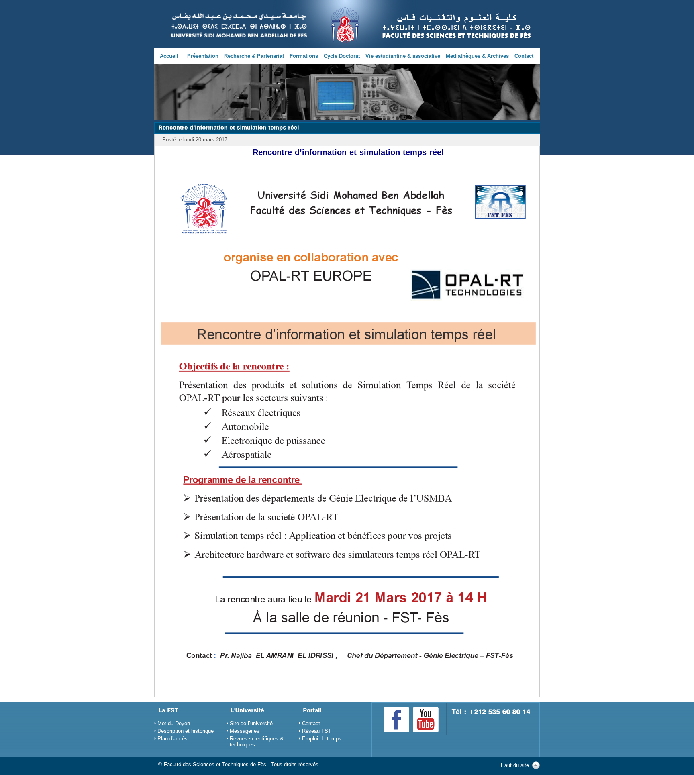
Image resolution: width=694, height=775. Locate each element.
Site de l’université (251, 723)
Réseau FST (316, 731)
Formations (304, 56)
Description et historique (185, 731)
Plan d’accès (172, 739)
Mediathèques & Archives (477, 56)
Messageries (244, 731)
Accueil (169, 56)
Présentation (202, 56)
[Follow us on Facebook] (396, 719)
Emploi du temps (321, 739)
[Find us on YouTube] (426, 719)
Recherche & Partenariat (254, 56)
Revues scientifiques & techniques (257, 742)
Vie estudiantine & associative (402, 56)
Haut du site (515, 765)
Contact (523, 56)
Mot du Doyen (173, 723)
